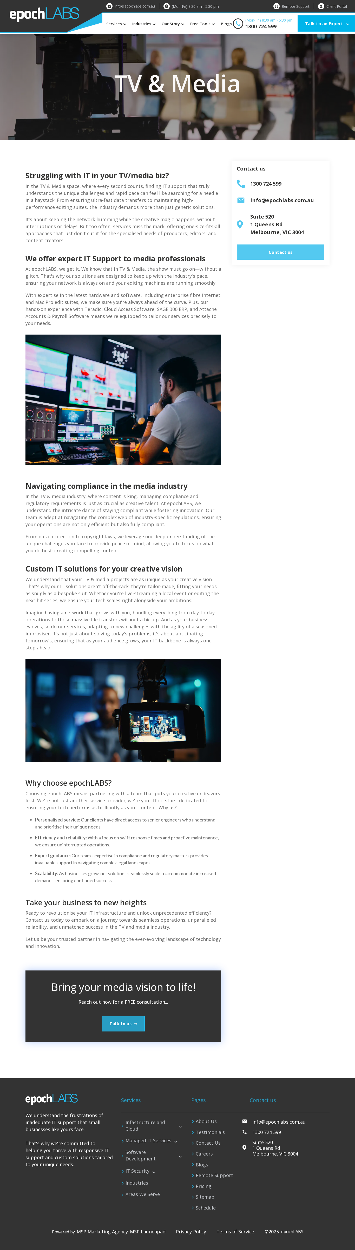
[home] (51, 16)
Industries (137, 1183)
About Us (206, 1121)
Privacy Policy (191, 1232)
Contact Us (208, 1143)
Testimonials (210, 1132)
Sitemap (205, 1197)
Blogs (226, 23)
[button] (117, 24)
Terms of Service (235, 1232)
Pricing (203, 1186)
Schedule (206, 1208)
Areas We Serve (143, 1194)
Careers (204, 1154)
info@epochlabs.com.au (135, 6)
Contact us (281, 252)
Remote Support (214, 1175)
